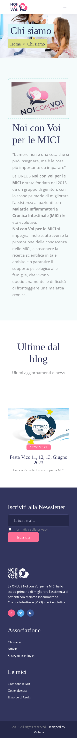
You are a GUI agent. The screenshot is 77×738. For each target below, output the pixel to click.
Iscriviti (23, 537)
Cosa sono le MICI (20, 684)
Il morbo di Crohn (19, 697)
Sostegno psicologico (21, 655)
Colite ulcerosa (17, 690)
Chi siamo (14, 642)
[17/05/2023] (38, 427)
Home (15, 44)
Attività (12, 649)
